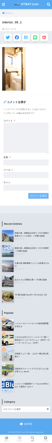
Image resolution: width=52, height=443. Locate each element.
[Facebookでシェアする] (17, 37)
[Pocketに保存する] (44, 37)
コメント (9, 120)
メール (8, 170)
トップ (45, 441)
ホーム (6, 441)
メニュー (19, 441)
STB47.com (29, 4)
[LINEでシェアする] (35, 37)
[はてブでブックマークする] (26, 37)
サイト (6, 182)
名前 (7, 157)
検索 (32, 441)
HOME (27, 424)
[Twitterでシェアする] (8, 37)
